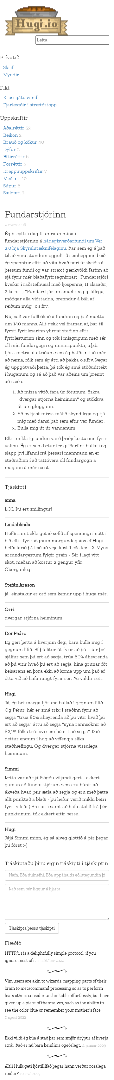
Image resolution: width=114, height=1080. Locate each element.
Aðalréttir (13, 128)
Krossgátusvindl (21, 97)
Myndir (11, 75)
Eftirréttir (14, 157)
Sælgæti (12, 193)
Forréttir (12, 164)
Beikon (10, 135)
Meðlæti (12, 178)
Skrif (8, 67)
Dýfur (9, 149)
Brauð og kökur (20, 142)
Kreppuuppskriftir (23, 171)
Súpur (9, 186)
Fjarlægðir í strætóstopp (30, 105)
